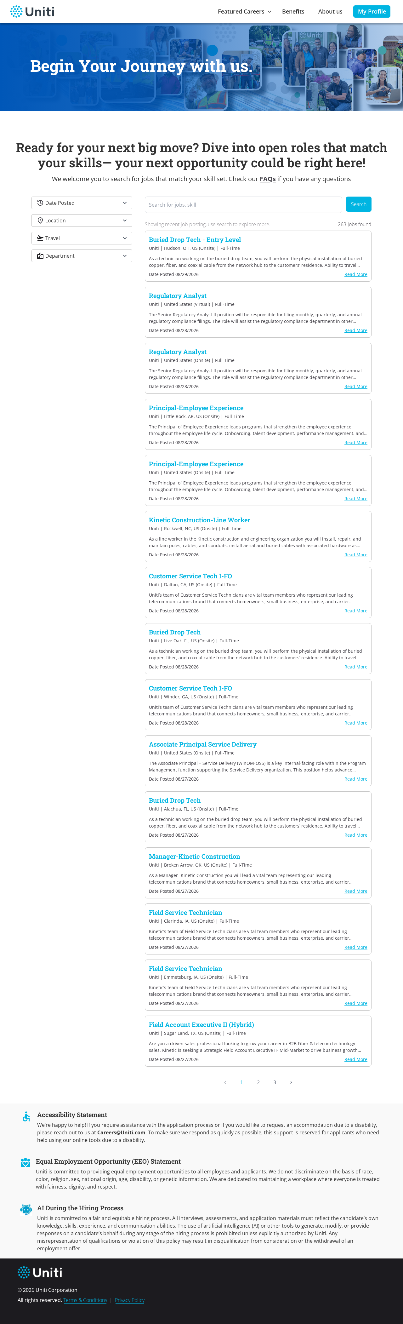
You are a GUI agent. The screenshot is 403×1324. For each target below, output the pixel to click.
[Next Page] (291, 1082)
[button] (81, 203)
